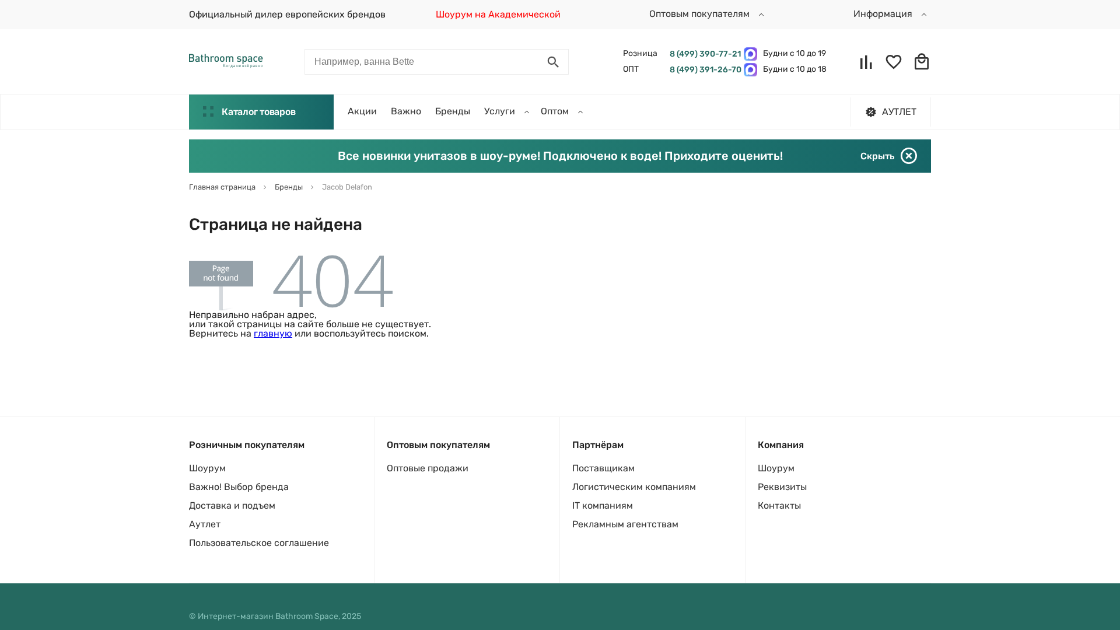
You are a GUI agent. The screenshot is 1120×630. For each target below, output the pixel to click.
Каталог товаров (258, 111)
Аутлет (204, 524)
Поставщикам (603, 468)
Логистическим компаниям (634, 486)
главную (273, 333)
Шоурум (207, 468)
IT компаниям (602, 505)
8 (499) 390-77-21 (704, 54)
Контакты (779, 505)
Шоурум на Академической (498, 14)
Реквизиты (782, 486)
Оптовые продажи (427, 468)
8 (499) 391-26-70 (704, 70)
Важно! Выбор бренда (239, 486)
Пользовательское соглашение (259, 542)
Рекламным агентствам (625, 524)
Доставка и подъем (232, 505)
